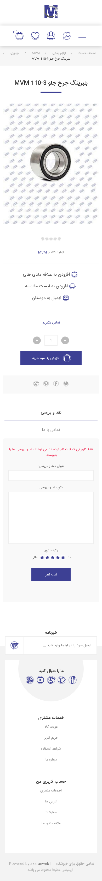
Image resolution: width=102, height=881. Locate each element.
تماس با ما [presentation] (51, 430)
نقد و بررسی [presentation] (51, 412)
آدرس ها (51, 801)
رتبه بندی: (51, 550)
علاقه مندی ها (35, 35)
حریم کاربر (51, 738)
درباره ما (51, 760)
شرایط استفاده (51, 749)
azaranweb (39, 864)
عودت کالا (51, 727)
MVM (42, 252)
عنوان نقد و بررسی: (51, 466)
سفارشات (51, 812)
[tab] (51, 412)
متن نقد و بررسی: (51, 487)
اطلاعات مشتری (51, 791)
